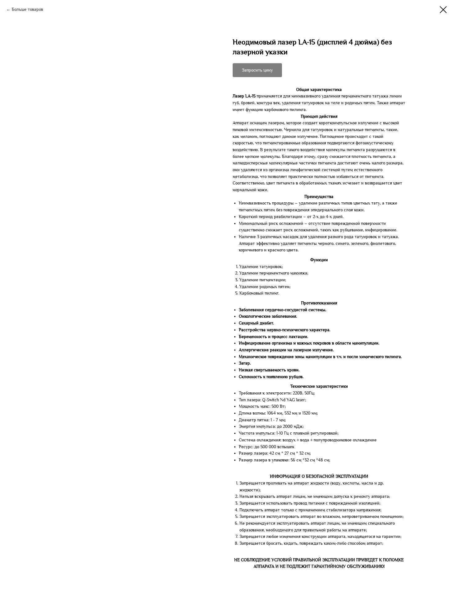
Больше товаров (27, 9)
